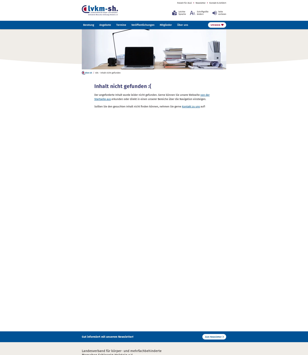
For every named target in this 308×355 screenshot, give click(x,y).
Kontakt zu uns (191, 106)
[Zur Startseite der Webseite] (100, 10)
